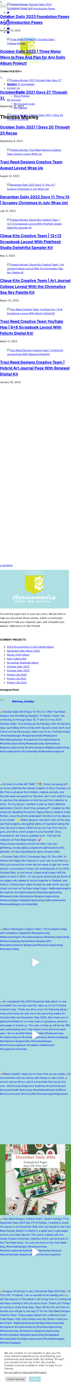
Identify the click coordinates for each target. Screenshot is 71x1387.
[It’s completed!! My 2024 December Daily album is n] (35, 1034)
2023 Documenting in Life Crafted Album (30, 646)
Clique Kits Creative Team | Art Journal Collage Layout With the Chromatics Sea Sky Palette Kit (35, 286)
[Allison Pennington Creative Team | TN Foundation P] (35, 962)
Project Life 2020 (17, 674)
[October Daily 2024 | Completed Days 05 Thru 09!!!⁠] (35, 890)
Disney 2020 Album (18, 654)
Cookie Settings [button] (15, 1379)
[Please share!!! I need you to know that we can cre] (35, 1107)
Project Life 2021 (16, 678)
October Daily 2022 (18, 666)
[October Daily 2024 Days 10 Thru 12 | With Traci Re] (35, 745)
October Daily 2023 (18, 670)
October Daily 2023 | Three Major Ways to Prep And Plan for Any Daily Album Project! (32, 57)
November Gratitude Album (23, 662)
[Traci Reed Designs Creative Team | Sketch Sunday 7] (35, 1252)
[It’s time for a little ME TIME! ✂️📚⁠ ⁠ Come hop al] (35, 817)
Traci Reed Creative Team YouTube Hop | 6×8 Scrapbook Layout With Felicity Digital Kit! (31, 327)
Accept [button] (35, 1379)
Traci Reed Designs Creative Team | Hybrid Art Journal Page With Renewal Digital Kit (35, 368)
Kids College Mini (17, 658)
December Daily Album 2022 (23, 650)
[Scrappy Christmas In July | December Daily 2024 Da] (35, 1324)
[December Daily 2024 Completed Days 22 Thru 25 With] (35, 1179)
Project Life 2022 (17, 682)
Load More (6, 565)
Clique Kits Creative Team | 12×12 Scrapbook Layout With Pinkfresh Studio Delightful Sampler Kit (30, 241)
